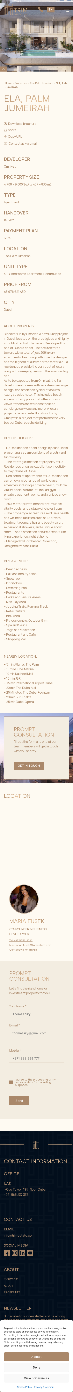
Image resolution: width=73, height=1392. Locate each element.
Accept (36, 1357)
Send (19, 1101)
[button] (13, 136)
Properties (21, 83)
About (8, 1286)
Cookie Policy (24, 1387)
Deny (36, 1367)
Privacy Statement (44, 1387)
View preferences (36, 1378)
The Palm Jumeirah (41, 83)
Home (8, 83)
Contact (11, 1279)
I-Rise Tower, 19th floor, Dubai (25, 1189)
